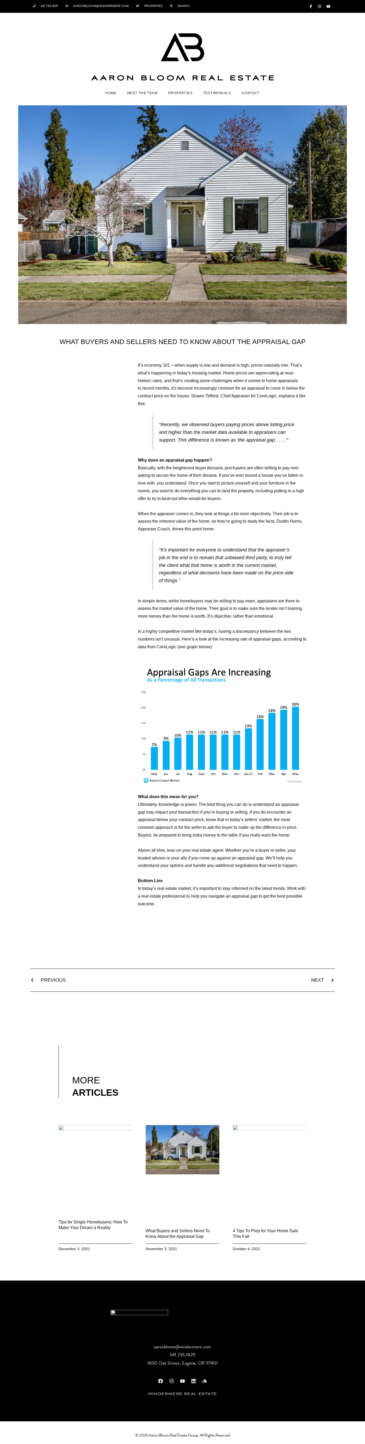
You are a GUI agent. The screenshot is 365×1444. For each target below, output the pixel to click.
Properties (180, 93)
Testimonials (217, 93)
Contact (251, 93)
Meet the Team (142, 93)
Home (111, 93)
